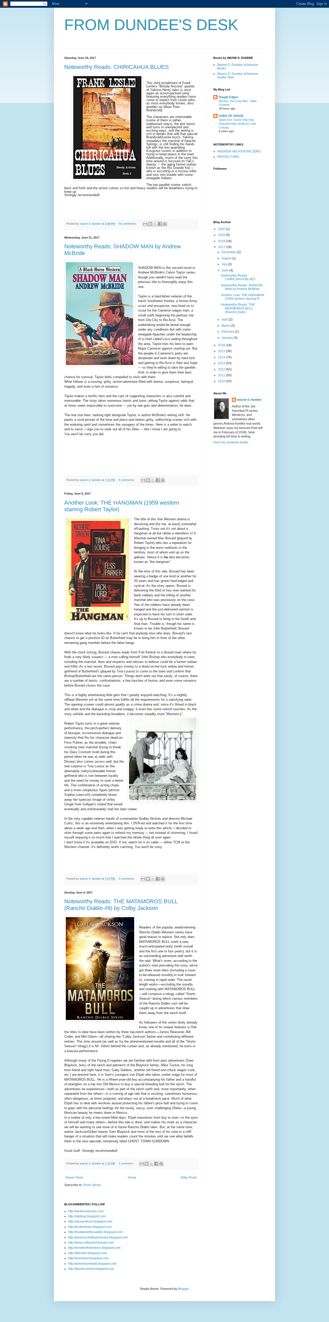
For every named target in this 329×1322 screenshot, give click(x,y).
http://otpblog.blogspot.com (87, 1216)
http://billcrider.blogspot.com (87, 1253)
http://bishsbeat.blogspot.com (88, 1258)
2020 (222, 229)
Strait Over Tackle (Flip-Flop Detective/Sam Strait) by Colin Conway (237, 123)
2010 (222, 381)
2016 (222, 345)
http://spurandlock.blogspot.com (90, 1221)
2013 (222, 363)
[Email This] (145, 223)
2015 (222, 351)
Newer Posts (74, 1177)
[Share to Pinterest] (164, 223)
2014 (222, 357)
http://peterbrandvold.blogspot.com (92, 1263)
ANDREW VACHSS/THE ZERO (239, 151)
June (225, 270)
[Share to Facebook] (159, 223)
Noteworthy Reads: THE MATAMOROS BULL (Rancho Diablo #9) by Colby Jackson (121, 904)
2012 (222, 369)
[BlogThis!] (150, 223)
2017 (222, 247)
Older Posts (188, 1177)
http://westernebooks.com (86, 1211)
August (227, 258)
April (225, 319)
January (228, 338)
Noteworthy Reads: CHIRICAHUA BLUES (116, 67)
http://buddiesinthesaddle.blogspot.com (95, 1232)
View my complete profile (230, 442)
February (228, 331)
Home (132, 1177)
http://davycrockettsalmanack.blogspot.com (98, 1237)
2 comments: (126, 878)
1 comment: (126, 1163)
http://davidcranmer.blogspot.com (91, 1269)
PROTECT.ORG (228, 157)
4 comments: (126, 479)
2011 (222, 375)
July (225, 264)
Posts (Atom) (92, 1185)
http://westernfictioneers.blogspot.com (94, 1248)
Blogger (183, 1289)
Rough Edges (228, 97)
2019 (222, 235)
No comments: (128, 223)
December (229, 252)
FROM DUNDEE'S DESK (151, 24)
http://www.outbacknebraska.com (91, 1242)
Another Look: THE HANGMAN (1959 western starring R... (242, 296)
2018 (222, 241)
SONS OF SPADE (231, 116)
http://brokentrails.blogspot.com (90, 1227)
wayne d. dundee (249, 400)
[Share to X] (155, 223)
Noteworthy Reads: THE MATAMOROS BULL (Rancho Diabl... (238, 308)
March (226, 325)
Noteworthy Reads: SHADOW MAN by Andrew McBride (241, 287)
